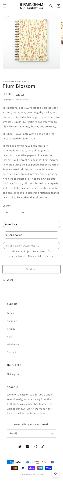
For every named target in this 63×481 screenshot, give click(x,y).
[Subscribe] (52, 433)
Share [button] (10, 279)
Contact (11, 352)
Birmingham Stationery (34, 474)
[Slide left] (24, 74)
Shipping (6, 99)
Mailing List (13, 374)
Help (9, 336)
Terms (10, 312)
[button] (4, 6)
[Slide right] (39, 74)
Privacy (11, 328)
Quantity (7, 205)
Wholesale (13, 344)
